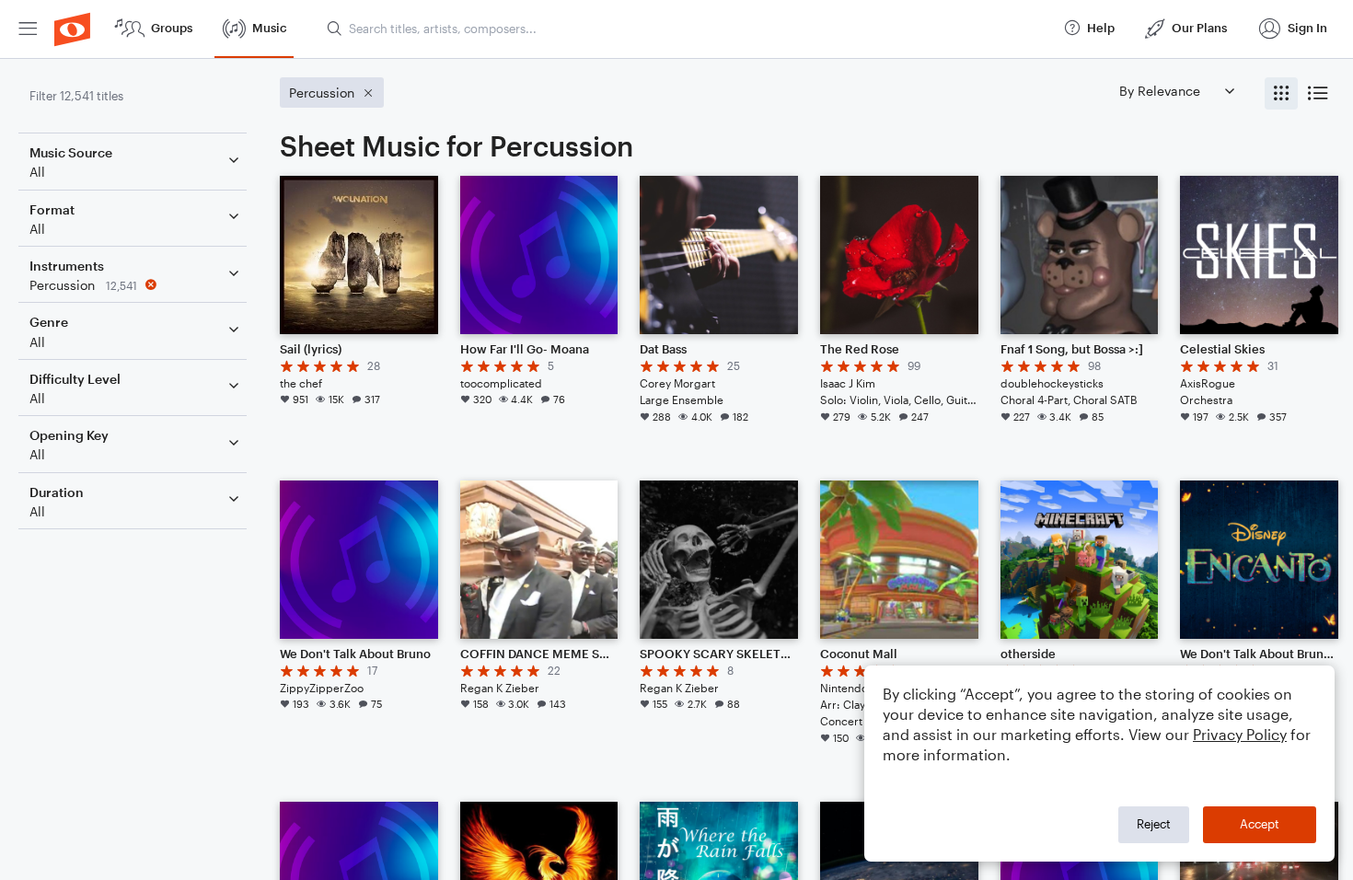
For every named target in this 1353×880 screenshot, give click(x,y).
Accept (1259, 823)
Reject (1154, 823)
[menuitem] (27, 29)
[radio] (1281, 93)
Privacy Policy (1240, 734)
